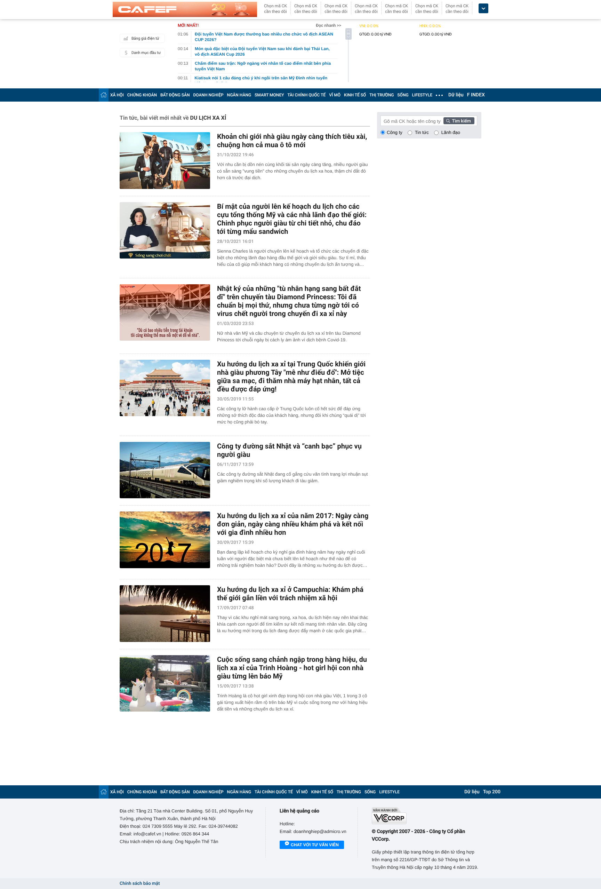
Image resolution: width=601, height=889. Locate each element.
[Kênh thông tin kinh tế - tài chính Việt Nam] (185, 9)
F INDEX (476, 95)
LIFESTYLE (422, 95)
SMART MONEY (269, 95)
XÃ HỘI (117, 95)
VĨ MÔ (334, 95)
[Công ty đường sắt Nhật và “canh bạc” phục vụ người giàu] (165, 470)
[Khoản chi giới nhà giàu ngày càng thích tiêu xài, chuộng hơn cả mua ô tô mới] (165, 160)
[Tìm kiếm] (459, 120)
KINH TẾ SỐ (355, 95)
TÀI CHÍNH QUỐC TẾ (306, 95)
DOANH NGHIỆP (208, 95)
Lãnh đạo (450, 132)
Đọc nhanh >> (328, 25)
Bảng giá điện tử (145, 38)
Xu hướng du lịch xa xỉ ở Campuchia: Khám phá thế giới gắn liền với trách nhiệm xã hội (290, 593)
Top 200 (491, 792)
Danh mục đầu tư (146, 52)
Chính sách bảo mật (140, 883)
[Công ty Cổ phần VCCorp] (426, 815)
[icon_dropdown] (483, 8)
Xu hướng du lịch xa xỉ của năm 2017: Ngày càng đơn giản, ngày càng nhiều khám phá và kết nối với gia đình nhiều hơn (292, 524)
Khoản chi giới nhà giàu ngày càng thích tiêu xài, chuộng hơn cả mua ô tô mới (292, 140)
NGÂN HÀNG (239, 95)
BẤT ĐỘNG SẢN (175, 95)
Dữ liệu (456, 95)
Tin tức (422, 132)
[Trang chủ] (104, 94)
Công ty (394, 132)
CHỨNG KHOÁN (142, 95)
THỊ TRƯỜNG (381, 95)
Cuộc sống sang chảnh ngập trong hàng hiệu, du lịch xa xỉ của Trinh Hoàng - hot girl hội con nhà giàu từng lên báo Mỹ (292, 667)
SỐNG (402, 95)
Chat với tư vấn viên (315, 844)
